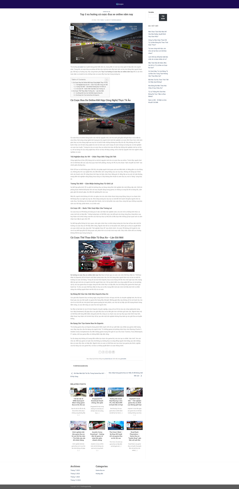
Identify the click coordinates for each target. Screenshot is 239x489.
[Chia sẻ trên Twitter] (103, 352)
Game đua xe (106, 11)
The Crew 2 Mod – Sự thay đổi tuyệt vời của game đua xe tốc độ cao (115, 435)
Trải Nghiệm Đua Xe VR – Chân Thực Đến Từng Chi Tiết (92, 84)
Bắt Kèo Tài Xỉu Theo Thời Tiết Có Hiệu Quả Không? (158, 81)
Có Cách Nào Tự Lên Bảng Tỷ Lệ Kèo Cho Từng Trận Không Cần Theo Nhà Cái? (158, 73)
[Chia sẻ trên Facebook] (99, 352)
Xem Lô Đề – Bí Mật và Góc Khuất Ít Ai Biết (157, 101)
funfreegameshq (116, 20)
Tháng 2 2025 (75, 474)
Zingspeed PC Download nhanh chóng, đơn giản (97, 401)
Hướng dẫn (99, 474)
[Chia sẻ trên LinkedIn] (113, 352)
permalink (123, 358)
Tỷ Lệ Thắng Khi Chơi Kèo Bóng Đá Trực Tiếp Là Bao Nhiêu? (157, 94)
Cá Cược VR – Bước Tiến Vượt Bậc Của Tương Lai (90, 88)
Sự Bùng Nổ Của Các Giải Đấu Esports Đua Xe (89, 93)
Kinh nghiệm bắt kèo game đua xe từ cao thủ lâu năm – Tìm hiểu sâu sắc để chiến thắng (78, 436)
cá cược (80, 67)
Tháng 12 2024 (75, 480)
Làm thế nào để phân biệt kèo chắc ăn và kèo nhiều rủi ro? (158, 58)
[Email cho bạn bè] (106, 352)
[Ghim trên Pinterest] (110, 352)
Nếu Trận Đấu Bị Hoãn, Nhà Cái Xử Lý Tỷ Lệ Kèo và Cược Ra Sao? (157, 65)
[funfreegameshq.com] (119, 4)
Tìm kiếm (151, 12)
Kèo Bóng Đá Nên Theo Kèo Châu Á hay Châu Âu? (157, 87)
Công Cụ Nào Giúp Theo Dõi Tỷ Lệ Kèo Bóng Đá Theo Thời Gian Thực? (158, 42)
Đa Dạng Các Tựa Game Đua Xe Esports (87, 95)
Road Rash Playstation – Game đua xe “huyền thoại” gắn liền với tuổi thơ (134, 436)
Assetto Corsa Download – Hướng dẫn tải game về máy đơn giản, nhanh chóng (97, 436)
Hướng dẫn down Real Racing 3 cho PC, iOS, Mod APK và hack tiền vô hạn (116, 402)
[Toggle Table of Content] (106, 79)
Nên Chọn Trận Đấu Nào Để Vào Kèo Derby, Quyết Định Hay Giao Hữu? (157, 34)
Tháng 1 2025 (75, 477)
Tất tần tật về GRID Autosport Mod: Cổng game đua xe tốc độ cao (78, 402)
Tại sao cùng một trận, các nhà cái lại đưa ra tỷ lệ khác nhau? (157, 51)
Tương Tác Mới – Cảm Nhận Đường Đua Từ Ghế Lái (91, 86)
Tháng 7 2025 (75, 470)
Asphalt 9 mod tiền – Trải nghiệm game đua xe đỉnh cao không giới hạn (135, 402)
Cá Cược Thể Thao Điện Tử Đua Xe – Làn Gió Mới (88, 91)
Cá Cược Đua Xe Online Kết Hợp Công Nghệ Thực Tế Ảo (90, 82)
